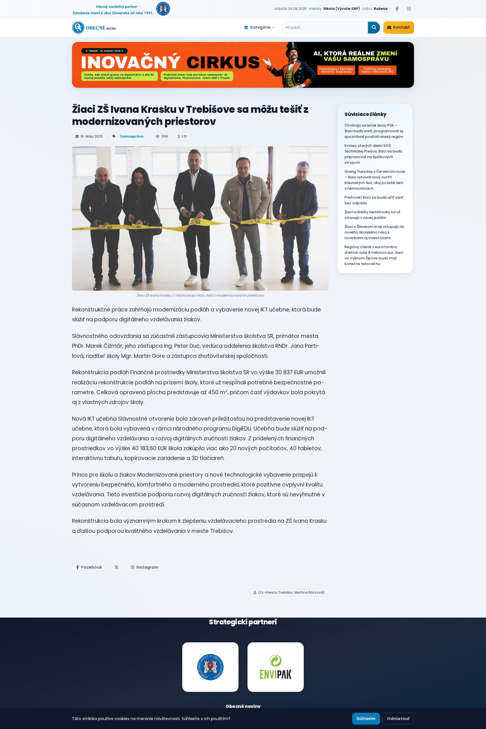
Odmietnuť (398, 718)
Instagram (147, 567)
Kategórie (260, 27)
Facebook (91, 567)
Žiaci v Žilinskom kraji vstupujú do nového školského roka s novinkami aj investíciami (374, 232)
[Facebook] (397, 9)
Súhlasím (366, 718)
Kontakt (401, 27)
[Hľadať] (374, 27)
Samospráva (131, 136)
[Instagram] (409, 9)
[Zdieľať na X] (116, 567)
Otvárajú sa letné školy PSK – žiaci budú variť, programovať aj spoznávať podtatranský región (374, 131)
